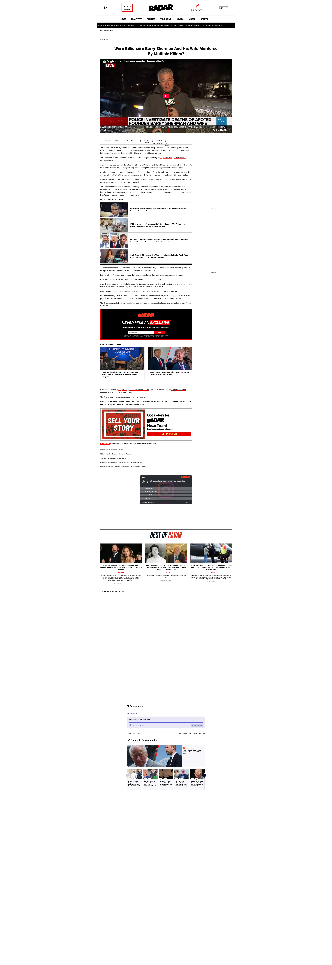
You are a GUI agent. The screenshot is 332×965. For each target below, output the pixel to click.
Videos (107, 39)
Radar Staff (107, 140)
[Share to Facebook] (147, 141)
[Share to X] (154, 141)
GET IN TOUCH (169, 433)
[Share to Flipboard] (160, 141)
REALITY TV (136, 19)
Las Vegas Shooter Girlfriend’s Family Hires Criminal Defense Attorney (123, 466)
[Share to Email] (167, 141)
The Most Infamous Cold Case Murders (113, 458)
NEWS (123, 19)
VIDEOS (192, 19)
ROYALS (180, 19)
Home (102, 39)
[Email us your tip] (127, 11)
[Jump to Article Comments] (141, 141)
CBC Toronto (155, 153)
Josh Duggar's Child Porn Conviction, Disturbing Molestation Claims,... (135, 443)
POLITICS (151, 19)
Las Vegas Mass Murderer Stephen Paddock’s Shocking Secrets (121, 462)
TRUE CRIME (165, 19)
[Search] (105, 8)
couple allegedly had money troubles (133, 390)
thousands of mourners (160, 303)
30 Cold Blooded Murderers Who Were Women (115, 454)
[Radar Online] (161, 8)
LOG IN (224, 7)
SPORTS (204, 19)
